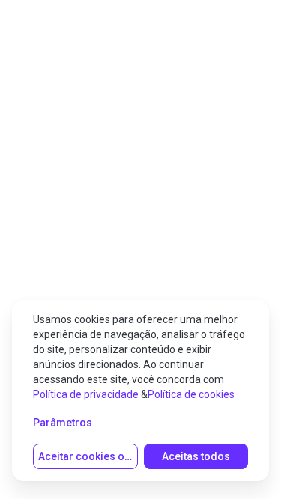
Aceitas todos (196, 456)
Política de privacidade (86, 394)
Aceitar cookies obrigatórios (88, 456)
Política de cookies (191, 394)
